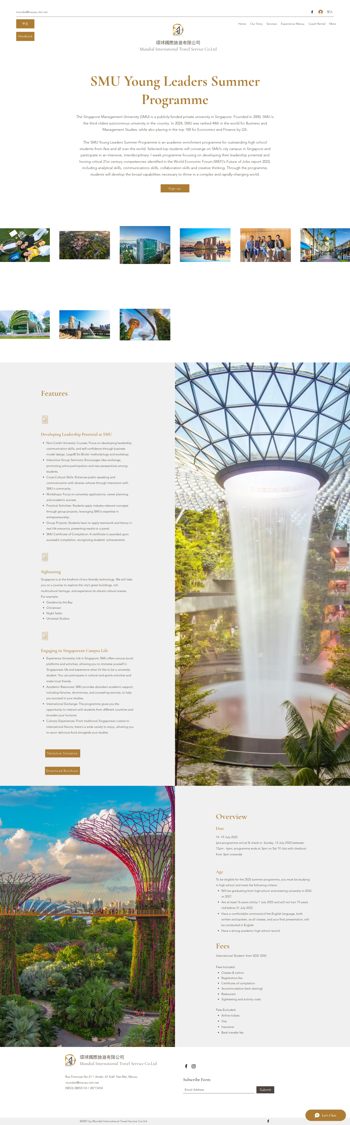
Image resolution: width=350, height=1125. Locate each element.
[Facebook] (312, 12)
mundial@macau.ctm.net (32, 12)
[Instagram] (193, 1066)
